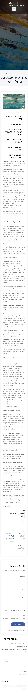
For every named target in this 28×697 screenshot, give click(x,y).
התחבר (25, 666)
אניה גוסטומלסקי (22, 686)
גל (26, 643)
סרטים (17, 652)
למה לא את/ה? (22, 533)
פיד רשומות (24, 669)
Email (23, 598)
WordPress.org (23, 674)
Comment (22, 576)
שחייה (24, 689)
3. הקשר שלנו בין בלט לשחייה (15, 655)
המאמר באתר (6, 506)
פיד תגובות (24, 671)
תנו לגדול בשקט (21, 545)
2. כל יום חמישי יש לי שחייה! (17, 643)
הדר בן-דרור (7, 686)
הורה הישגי (14, 2)
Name (23, 590)
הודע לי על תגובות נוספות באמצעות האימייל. (14, 610)
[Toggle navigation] (14, 9)
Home (24, 74)
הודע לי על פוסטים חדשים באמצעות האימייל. (14, 619)
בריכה (14, 686)
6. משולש (19, 646)
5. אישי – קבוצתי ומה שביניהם (9, 649)
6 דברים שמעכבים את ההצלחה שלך (12, 74)
